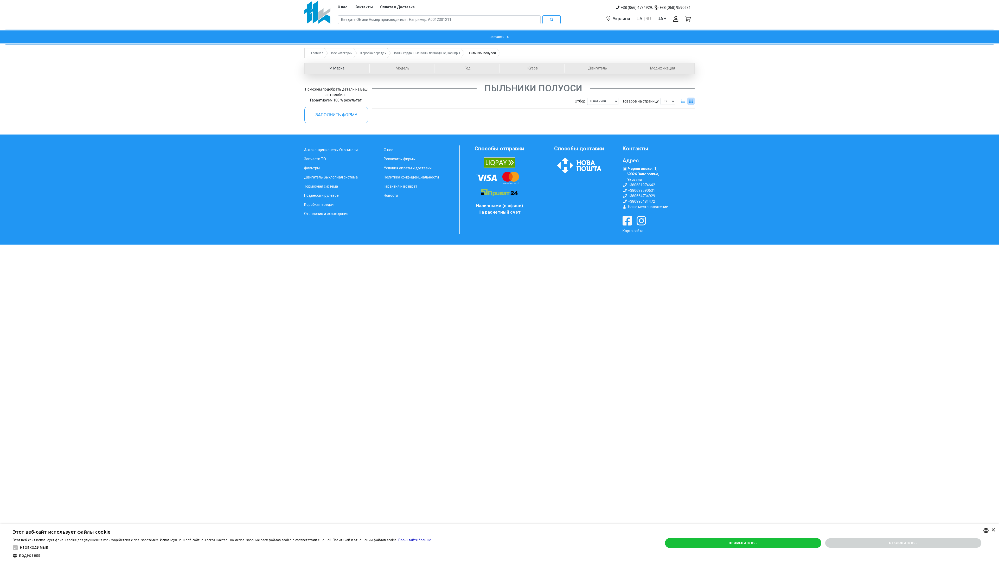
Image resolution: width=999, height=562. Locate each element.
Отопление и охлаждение (326, 214)
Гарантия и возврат (400, 186)
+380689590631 (641, 190)
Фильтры (312, 168)
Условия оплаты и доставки (408, 168)
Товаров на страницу (640, 101)
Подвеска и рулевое (321, 195)
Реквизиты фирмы (399, 159)
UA (640, 18)
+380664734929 (641, 196)
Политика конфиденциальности (411, 177)
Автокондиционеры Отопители (331, 150)
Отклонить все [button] (903, 543)
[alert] (499, 543)
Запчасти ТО (315, 159)
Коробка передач (319, 204)
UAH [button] (662, 18)
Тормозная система (321, 186)
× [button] (993, 530)
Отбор (580, 101)
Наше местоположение (648, 207)
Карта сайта (633, 231)
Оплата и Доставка (397, 7)
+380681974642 (641, 185)
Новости (391, 195)
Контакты (364, 7)
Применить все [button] (743, 543)
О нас (342, 7)
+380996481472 (641, 201)
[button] (15, 547)
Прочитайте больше (414, 540)
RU (648, 18)
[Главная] (317, 14)
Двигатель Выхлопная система (331, 177)
